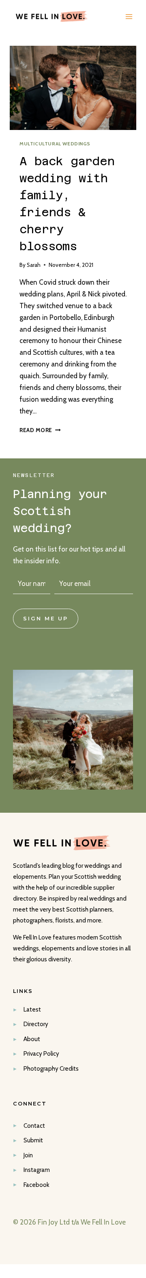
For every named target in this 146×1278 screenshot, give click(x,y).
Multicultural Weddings (54, 144)
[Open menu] (128, 16)
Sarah (34, 265)
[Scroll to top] (138, 1095)
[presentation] (73, 88)
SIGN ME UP (45, 619)
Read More (40, 430)
